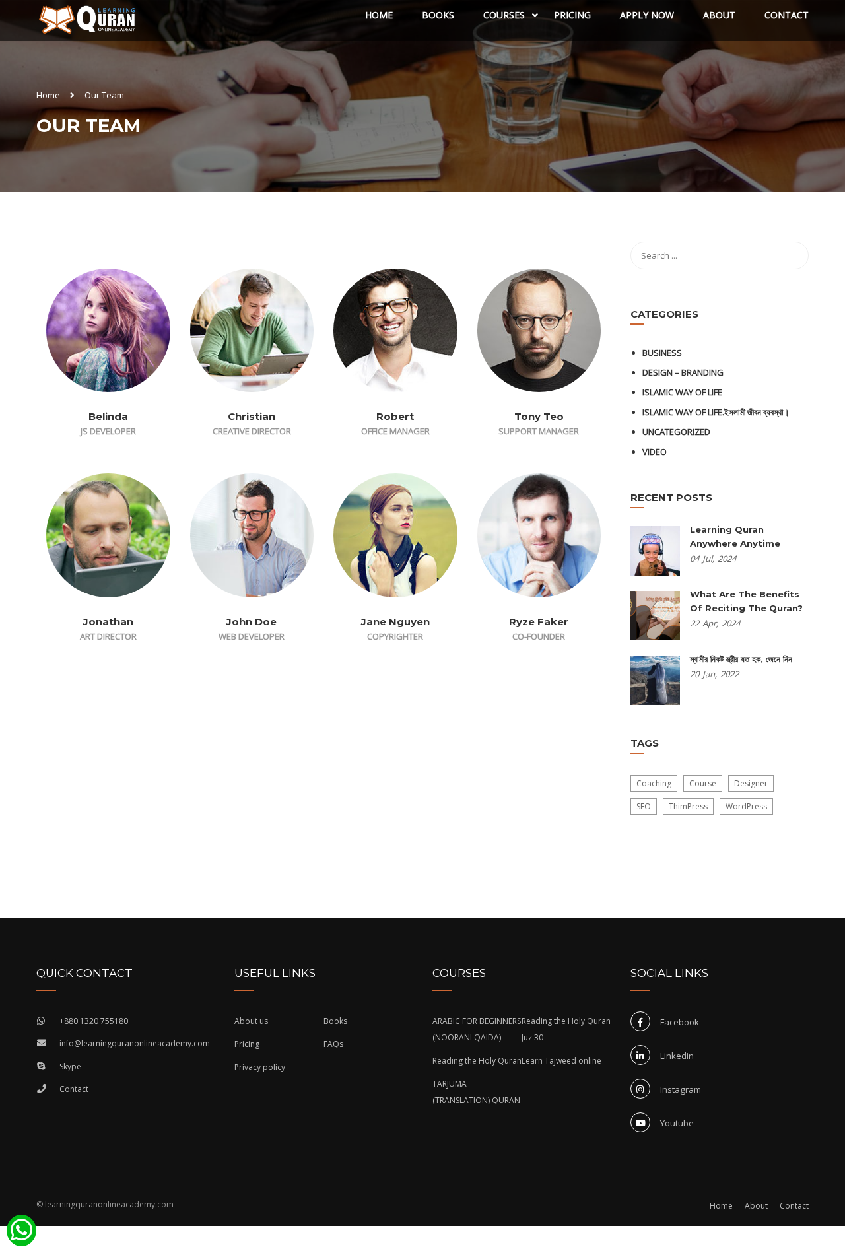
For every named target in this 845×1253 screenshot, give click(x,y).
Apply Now (647, 15)
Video (654, 451)
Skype (70, 1066)
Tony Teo (539, 416)
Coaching (653, 783)
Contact (786, 15)
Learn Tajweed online (561, 1060)
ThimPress (688, 806)
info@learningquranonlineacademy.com (134, 1043)
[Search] (792, 255)
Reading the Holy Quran (477, 1060)
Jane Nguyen (395, 621)
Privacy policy (259, 1067)
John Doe (251, 621)
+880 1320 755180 (93, 1021)
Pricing (572, 15)
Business (662, 352)
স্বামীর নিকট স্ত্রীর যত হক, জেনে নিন (741, 659)
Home (379, 15)
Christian (251, 416)
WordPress (746, 806)
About (719, 15)
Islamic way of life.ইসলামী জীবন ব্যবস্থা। (716, 412)
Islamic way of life (682, 392)
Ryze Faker (538, 621)
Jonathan (108, 621)
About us (251, 1021)
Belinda (108, 416)
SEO (643, 806)
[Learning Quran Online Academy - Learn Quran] (87, 21)
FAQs (333, 1044)
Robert (395, 416)
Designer (751, 783)
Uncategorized (676, 432)
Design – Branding (683, 372)
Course (702, 783)
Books (438, 15)
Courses (504, 15)
